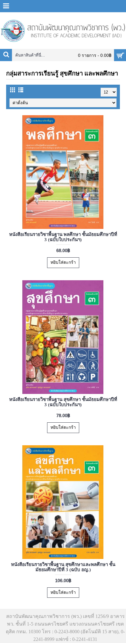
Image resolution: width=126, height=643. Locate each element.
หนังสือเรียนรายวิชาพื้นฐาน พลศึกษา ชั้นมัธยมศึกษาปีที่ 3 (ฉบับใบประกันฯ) (63, 237)
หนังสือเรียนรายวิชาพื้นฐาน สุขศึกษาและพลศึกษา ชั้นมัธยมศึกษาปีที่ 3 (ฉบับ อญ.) (63, 567)
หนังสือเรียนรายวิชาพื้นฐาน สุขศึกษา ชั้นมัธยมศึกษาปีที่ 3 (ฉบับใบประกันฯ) (63, 402)
